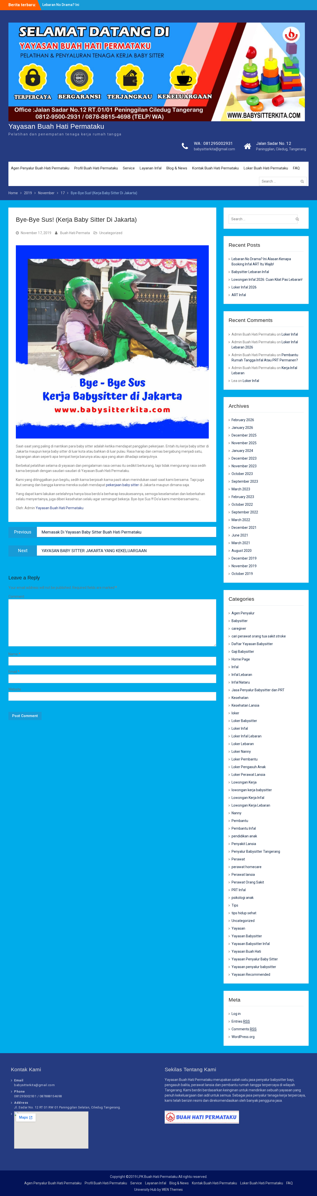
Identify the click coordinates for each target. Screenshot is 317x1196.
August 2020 (242, 551)
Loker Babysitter (244, 721)
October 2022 (242, 504)
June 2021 (240, 535)
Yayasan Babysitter (247, 936)
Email (14, 672)
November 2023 (244, 466)
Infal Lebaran (242, 675)
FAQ (296, 168)
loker (235, 713)
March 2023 (241, 489)
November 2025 (244, 443)
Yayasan (238, 928)
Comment (16, 596)
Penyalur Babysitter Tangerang (256, 851)
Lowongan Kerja (244, 782)
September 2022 (245, 512)
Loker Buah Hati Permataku (266, 168)
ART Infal (239, 295)
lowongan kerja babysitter (252, 790)
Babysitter (240, 621)
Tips (235, 905)
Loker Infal (290, 334)
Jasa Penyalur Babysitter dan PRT (258, 690)
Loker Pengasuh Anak (249, 767)
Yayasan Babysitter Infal (251, 944)
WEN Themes (172, 1190)
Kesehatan (240, 698)
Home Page (241, 659)
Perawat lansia (243, 875)
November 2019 (244, 566)
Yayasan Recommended (251, 974)
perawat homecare (247, 867)
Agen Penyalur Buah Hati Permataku (40, 168)
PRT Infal (239, 890)
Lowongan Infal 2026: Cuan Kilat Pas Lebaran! (267, 280)
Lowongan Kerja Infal (248, 798)
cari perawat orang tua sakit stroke (259, 636)
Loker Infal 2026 (244, 287)
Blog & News (176, 168)
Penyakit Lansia (244, 844)
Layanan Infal (150, 168)
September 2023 (245, 481)
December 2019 (244, 558)
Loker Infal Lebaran (247, 736)
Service (129, 168)
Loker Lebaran (243, 744)
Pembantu (240, 821)
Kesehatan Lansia (245, 705)
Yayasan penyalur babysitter (254, 967)
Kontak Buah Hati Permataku (215, 168)
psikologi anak (243, 898)
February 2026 (243, 420)
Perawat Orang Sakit (248, 882)
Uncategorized (110, 233)
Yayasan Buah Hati (246, 951)
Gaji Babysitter (243, 652)
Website (14, 689)
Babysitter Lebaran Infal (250, 272)
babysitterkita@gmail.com (214, 149)
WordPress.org (243, 1037)
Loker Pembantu (245, 759)
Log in (236, 1014)
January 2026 (242, 428)
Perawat (238, 859)
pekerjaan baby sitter (122, 485)
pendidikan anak (244, 836)
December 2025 (244, 435)
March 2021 (241, 543)
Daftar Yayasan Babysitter (252, 644)
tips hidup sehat (244, 913)
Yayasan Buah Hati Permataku (56, 126)
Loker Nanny (241, 752)
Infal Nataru (241, 682)
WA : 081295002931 (213, 143)
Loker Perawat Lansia (248, 775)
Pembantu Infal (244, 828)
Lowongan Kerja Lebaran (251, 805)
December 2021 (244, 528)
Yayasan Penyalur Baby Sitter (255, 959)
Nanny (236, 813)
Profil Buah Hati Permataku (96, 168)
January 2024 (242, 451)
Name (14, 654)
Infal (235, 667)
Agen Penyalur (243, 613)
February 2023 (243, 497)
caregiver (239, 628)
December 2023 (244, 458)
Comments (244, 1029)
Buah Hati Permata (75, 233)
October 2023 (242, 474)
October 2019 (242, 574)
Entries (241, 1021)
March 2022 (241, 520)
